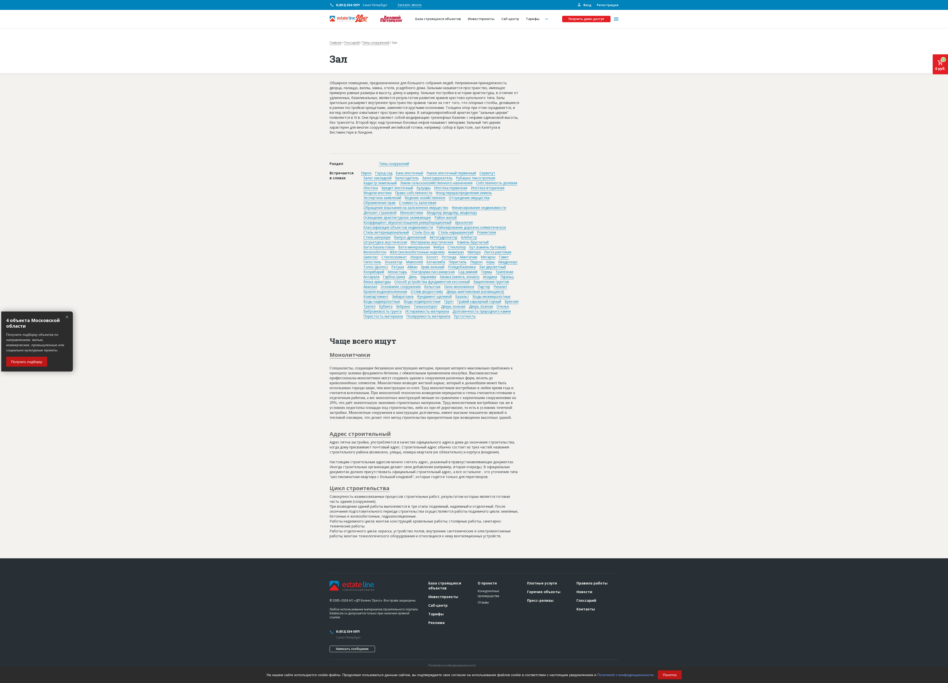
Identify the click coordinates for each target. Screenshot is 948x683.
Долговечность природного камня (482, 311)
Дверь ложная (453, 306)
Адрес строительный (360, 433)
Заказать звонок (409, 5)
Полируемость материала (428, 316)
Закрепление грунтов (491, 281)
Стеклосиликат (394, 257)
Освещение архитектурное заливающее (397, 217)
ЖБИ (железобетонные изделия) (417, 252)
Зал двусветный (492, 266)
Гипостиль (372, 262)
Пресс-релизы (540, 600)
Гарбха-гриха (394, 276)
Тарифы (436, 614)
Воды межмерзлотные (492, 296)
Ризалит (500, 286)
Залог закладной (377, 178)
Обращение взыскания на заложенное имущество (405, 207)
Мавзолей (414, 262)
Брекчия (511, 301)
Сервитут (487, 173)
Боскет (432, 257)
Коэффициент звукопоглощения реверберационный (407, 222)
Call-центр (438, 605)
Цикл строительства (360, 488)
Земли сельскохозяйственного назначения (436, 183)
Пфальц (507, 276)
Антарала (371, 276)
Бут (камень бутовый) (487, 247)
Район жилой (445, 217)
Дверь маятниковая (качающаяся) (475, 291)
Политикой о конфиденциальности (625, 675)
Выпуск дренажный (410, 237)
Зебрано (403, 306)
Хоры (490, 262)
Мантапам (468, 257)
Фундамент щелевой (434, 296)
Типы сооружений (375, 43)
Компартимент (376, 296)
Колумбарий (373, 271)
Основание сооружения (401, 286)
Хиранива (428, 276)
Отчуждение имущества (469, 197)
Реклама (436, 622)
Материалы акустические (432, 242)
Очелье (502, 306)
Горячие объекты (543, 591)
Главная (335, 43)
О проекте (487, 583)
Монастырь (397, 271)
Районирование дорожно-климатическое (471, 227)
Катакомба (435, 262)
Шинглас (370, 257)
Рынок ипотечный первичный (451, 173)
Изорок (416, 257)
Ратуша (397, 266)
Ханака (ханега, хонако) (459, 276)
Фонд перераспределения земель (464, 192)
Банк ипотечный (409, 173)
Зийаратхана (403, 296)
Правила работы (592, 583)
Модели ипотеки (377, 192)
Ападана (490, 276)
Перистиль (458, 262)
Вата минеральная (414, 247)
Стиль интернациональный (386, 232)
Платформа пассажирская (433, 271)
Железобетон (374, 252)
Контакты (585, 609)
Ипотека (370, 187)
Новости (584, 591)
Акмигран (456, 252)
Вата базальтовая (379, 247)
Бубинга (386, 306)
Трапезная (504, 271)
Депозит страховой (379, 212)
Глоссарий (352, 43)
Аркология (464, 222)
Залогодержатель (437, 178)
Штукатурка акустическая (385, 242)
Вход (587, 5)
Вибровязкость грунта (382, 311)
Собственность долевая (496, 183)
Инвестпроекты (443, 596)
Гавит (504, 257)
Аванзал (370, 286)
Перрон (476, 262)
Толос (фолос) (375, 266)
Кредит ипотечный (397, 187)
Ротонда (449, 257)
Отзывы (483, 602)
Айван (412, 266)
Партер (484, 286)
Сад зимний (467, 271)
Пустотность (465, 316)
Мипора (474, 252)
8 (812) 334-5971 (348, 5)
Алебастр (469, 237)
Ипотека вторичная (487, 187)
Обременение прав (379, 202)
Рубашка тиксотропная (475, 178)
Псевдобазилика (462, 266)
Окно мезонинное (459, 286)
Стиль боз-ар (423, 232)
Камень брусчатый (473, 242)
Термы (486, 271)
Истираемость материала (427, 311)
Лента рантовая (497, 252)
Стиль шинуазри (377, 237)
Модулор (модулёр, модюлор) (452, 212)
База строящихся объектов (444, 585)
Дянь (413, 276)
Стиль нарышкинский (456, 232)
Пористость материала (383, 316)
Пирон (366, 173)
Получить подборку (26, 361)
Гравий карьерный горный (479, 301)
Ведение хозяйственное (425, 197)
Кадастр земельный (380, 183)
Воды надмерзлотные (381, 301)
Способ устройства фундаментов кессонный (432, 281)
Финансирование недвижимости (479, 207)
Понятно (670, 675)
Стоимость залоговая (417, 202)
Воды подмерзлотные (422, 301)
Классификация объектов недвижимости (398, 227)
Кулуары (423, 187)
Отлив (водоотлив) (427, 291)
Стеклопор (457, 247)
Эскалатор (393, 262)
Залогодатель (407, 178)
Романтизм (486, 232)
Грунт (449, 301)
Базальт (462, 296)
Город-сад (383, 173)
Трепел (369, 306)
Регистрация (607, 5)
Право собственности (413, 192)
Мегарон (488, 257)
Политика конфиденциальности (452, 665)
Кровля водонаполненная (385, 291)
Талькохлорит (426, 306)
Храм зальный (432, 266)
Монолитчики (411, 212)
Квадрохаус (508, 262)
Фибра (438, 247)
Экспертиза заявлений (382, 197)
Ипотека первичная (450, 187)
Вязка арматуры (377, 281)
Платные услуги (542, 583)
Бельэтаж (432, 286)
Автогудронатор (443, 237)
